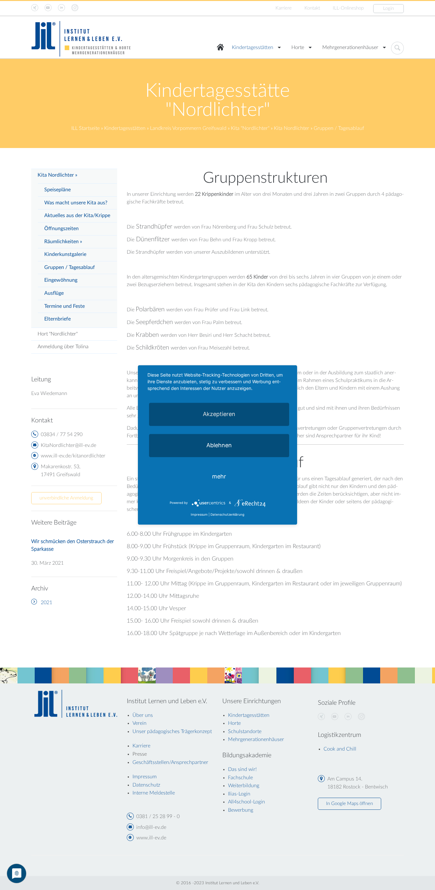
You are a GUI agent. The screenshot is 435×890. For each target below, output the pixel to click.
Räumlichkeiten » (63, 241)
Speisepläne (57, 189)
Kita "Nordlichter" (250, 128)
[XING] (321, 716)
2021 (46, 602)
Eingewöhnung (60, 280)
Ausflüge (54, 293)
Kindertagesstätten (252, 47)
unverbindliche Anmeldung (66, 498)
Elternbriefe (57, 318)
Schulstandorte (244, 731)
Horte (297, 47)
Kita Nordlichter (291, 128)
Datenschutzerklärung (227, 515)
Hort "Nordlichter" (58, 333)
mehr (219, 476)
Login (388, 8)
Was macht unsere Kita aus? (75, 202)
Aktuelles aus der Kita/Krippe (77, 215)
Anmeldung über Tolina (63, 346)
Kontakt (312, 8)
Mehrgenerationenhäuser (350, 47)
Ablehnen (219, 445)
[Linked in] (348, 716)
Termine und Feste (64, 306)
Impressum (199, 515)
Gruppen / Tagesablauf (69, 267)
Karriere (283, 8)
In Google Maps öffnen (349, 803)
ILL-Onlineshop (348, 8)
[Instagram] (361, 716)
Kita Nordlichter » (57, 175)
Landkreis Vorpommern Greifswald (188, 128)
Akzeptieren (219, 414)
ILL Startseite (85, 128)
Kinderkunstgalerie (65, 254)
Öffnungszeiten (61, 228)
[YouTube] (334, 716)
